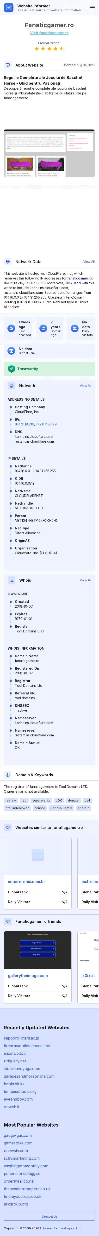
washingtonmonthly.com (26, 1166)
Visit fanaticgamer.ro (49, 33)
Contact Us (49, 1216)
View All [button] (89, 262)
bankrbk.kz (14, 1083)
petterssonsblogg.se (22, 1173)
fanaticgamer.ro (80, 278)
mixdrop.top (15, 1053)
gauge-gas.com (18, 1135)
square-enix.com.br (26, 881)
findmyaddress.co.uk (22, 1196)
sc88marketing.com (22, 1158)
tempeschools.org (20, 1091)
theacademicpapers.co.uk (27, 1188)
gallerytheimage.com (28, 975)
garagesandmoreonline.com (29, 1076)
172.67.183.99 (46, 424)
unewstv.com (16, 1150)
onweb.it (11, 1106)
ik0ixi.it (88, 975)
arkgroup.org (16, 1204)
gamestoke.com (18, 1143)
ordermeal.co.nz (19, 1181)
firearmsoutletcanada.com (27, 1045)
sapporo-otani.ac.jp (21, 1038)
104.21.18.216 (24, 424)
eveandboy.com (18, 1099)
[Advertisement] (49, 115)
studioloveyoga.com (22, 1068)
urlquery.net (15, 1061)
